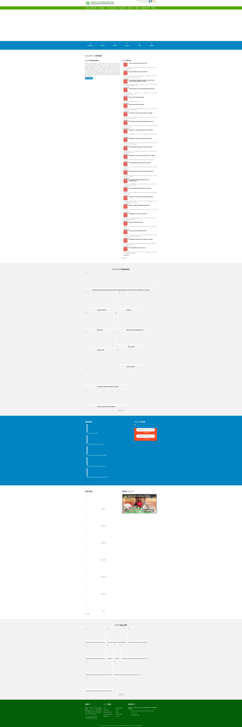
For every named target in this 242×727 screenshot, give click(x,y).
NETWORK (130, 8)
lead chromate (130, 366)
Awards (117, 710)
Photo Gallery (119, 714)
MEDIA (137, 8)
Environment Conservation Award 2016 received (140, 138)
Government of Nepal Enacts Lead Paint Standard (141, 239)
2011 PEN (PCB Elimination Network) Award (96, 466)
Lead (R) (128, 310)
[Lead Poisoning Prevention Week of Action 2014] (134, 650)
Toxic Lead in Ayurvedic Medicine (136, 97)
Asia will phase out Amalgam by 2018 (137, 230)
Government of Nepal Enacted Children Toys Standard (142, 155)
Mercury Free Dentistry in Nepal (136, 104)
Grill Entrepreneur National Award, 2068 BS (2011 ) (97, 477)
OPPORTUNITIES (145, 8)
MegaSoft (140, 725)
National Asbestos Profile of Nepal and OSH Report (141, 171)
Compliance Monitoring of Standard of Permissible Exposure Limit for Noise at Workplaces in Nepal (120, 290)
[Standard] (109, 650)
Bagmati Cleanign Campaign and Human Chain (139, 205)
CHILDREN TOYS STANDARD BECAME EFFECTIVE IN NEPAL (141, 130)
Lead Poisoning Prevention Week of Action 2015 (140, 188)
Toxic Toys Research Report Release (95, 642)
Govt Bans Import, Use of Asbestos (137, 247)
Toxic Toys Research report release (137, 642)
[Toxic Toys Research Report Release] (95, 634)
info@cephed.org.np (135, 715)
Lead (103, 611)
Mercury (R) (131, 346)
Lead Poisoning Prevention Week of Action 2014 (134, 658)
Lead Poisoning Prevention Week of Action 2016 (140, 162)
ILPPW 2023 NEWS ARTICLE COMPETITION (138, 63)
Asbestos (103, 509)
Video (117, 712)
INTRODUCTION (93, 8)
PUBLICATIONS (122, 8)
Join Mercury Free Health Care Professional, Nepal (141, 196)
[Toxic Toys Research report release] (137, 634)
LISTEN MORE (154, 441)
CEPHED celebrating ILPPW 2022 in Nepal (138, 71)
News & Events (119, 708)
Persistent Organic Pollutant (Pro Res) (108, 386)
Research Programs (108, 712)
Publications (106, 716)
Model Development (108, 714)
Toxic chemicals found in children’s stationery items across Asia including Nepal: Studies (141, 81)
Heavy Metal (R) (101, 310)
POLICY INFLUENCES (111, 8)
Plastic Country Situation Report (106, 406)
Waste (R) (99, 330)
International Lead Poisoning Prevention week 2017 (141, 121)
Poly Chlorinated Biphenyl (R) (135, 330)
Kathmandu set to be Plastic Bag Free (138, 213)
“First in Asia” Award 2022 (92, 433)
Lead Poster (103, 526)
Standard (109, 658)
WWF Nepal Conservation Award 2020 (95, 444)
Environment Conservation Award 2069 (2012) (97, 455)
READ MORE (93, 713)
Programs (101, 8)
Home (87, 8)
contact (117, 716)
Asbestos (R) (100, 350)
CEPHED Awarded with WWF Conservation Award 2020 (141, 88)
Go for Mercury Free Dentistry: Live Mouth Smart (141, 147)
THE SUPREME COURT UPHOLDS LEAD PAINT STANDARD (140, 113)
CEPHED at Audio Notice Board (136, 222)
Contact (153, 8)
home (105, 708)
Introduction (106, 710)
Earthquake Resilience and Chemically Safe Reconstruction (139, 180)
